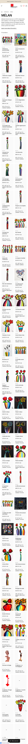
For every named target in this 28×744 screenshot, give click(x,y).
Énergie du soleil (19, 588)
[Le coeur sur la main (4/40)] (20, 274)
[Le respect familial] (20, 249)
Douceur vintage (6, 665)
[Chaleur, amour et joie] (20, 630)
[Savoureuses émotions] (20, 170)
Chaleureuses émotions (6, 206)
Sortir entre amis (6, 588)
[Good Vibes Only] (20, 326)
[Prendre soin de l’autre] (7, 300)
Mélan (3, 47)
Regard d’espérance (5, 386)
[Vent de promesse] (20, 555)
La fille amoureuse (20, 486)
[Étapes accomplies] (20, 196)
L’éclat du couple (6, 75)
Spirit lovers (5, 538)
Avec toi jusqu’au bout (19, 49)
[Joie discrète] (20, 143)
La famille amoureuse (18, 717)
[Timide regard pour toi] (20, 116)
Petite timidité (19, 460)
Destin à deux (5, 412)
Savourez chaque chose (7, 100)
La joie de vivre (6, 436)
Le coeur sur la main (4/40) (19, 284)
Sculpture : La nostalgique (18, 666)
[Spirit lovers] (7, 529)
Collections (6, 11)
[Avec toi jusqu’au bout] (20, 39)
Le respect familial (20, 258)
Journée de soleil (19, 309)
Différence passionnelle (5, 49)
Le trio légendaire (20, 100)
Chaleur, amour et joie (20, 640)
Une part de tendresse (5, 153)
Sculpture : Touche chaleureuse (20, 691)
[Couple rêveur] (20, 427)
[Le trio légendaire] (20, 91)
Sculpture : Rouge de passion (7, 691)
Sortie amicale (19, 385)
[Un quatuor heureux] (7, 477)
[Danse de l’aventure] (7, 249)
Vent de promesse (20, 564)
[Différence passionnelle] (7, 39)
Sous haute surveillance (5, 717)
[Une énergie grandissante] (7, 170)
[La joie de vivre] (7, 427)
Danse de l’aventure (5, 259)
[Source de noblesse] (20, 604)
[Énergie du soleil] (20, 579)
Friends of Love (6, 335)
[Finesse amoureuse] (20, 503)
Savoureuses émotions (18, 179)
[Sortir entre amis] (7, 579)
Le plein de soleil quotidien (6, 513)
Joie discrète (18, 152)
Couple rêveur (19, 436)
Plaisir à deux (18, 412)
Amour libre (5, 564)
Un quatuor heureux (5, 486)
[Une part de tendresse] (7, 143)
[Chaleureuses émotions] (7, 196)
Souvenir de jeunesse (5, 233)
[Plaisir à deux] (20, 402)
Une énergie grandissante (5, 179)
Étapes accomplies (20, 205)
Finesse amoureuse (20, 512)
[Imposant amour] (20, 66)
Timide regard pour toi (20, 126)
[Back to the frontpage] (1, 11)
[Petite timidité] (20, 451)
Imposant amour (19, 75)
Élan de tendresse (7, 283)
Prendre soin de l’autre (6, 310)
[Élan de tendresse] (7, 274)
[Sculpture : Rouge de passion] (7, 682)
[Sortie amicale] (20, 376)
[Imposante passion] (7, 733)
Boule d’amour (6, 614)
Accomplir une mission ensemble (7, 126)
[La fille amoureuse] (20, 477)
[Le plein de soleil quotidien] (7, 503)
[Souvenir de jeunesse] (7, 223)
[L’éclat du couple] (7, 66)
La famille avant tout (19, 360)
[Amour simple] (7, 451)
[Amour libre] (7, 555)
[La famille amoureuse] (20, 707)
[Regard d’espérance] (7, 376)
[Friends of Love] (7, 326)
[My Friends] (20, 223)
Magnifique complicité (18, 539)
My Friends (18, 232)
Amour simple (6, 460)
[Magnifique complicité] (20, 529)
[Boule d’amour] (7, 604)
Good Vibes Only (19, 335)
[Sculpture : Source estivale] (20, 733)
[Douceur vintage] (7, 656)
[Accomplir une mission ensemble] (7, 116)
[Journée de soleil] (20, 300)
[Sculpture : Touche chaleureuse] (20, 682)
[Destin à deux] (7, 402)
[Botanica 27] (7, 350)
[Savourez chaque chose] (7, 91)
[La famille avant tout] (20, 350)
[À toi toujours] (7, 630)
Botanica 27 (5, 359)
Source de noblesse (18, 614)
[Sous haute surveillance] (7, 707)
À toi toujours (5, 639)
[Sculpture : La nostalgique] (20, 656)
